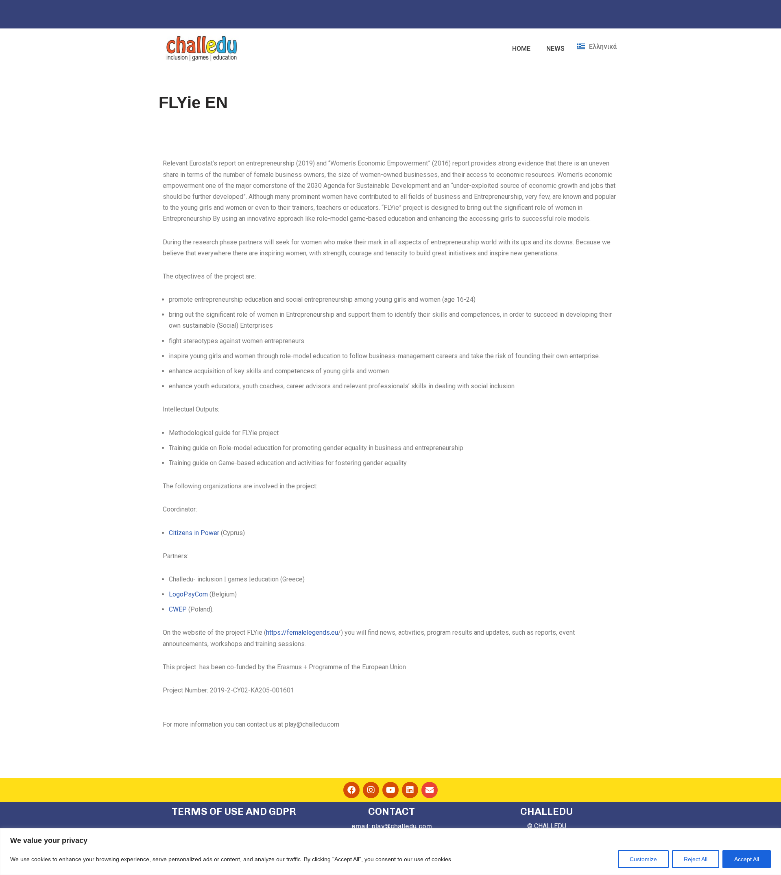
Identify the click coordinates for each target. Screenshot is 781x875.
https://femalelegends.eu (302, 632)
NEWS (555, 48)
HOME (521, 48)
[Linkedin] (410, 790)
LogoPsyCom (188, 594)
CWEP (178, 609)
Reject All (695, 859)
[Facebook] (351, 790)
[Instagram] (371, 790)
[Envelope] (429, 790)
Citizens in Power (194, 533)
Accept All (746, 859)
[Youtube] (390, 790)
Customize (643, 859)
